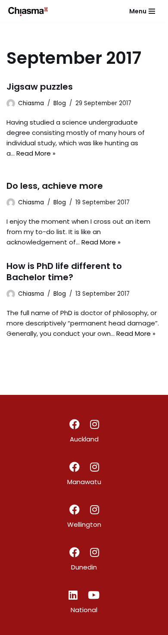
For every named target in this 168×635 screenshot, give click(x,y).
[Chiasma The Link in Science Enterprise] (28, 11)
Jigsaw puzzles (39, 87)
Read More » (36, 153)
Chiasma (31, 103)
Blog (59, 103)
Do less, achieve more (54, 186)
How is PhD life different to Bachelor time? (64, 271)
